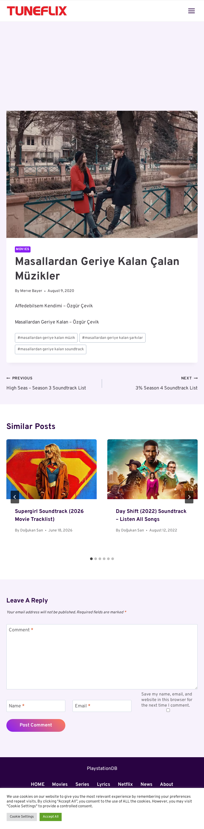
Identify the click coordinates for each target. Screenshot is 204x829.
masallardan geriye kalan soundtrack (51, 349)
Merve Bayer (31, 291)
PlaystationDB (102, 769)
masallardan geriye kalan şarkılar (112, 337)
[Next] (189, 497)
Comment (21, 630)
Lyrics (103, 785)
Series (82, 785)
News (146, 785)
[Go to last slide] (15, 497)
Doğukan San (31, 530)
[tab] (91, 558)
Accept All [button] (50, 817)
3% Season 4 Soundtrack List (166, 383)
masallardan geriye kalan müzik (46, 337)
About (166, 785)
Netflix (125, 785)
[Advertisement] (102, 71)
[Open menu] (191, 10)
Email (83, 706)
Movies (22, 249)
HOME (38, 785)
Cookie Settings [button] (22, 817)
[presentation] (51, 469)
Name (17, 706)
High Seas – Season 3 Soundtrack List (46, 383)
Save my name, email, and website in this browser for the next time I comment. (166, 700)
